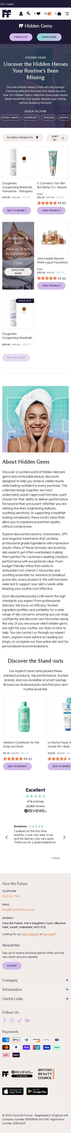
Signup (12, 965)
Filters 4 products (20, 137)
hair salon (49, 934)
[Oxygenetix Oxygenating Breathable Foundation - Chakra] (18, 313)
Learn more (49, 37)
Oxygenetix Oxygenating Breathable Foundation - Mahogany (17, 187)
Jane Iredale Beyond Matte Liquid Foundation (52, 260)
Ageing (64, 117)
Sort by (55, 138)
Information (12, 989)
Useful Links (12, 998)
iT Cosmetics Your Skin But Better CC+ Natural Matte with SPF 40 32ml (52, 185)
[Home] (5, 1074)
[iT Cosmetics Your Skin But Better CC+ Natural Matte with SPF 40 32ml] (53, 162)
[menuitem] (4, 1020)
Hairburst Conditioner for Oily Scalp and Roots (21, 744)
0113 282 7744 (11, 896)
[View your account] (21, 14)
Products (20, 37)
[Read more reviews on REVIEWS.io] (35, 811)
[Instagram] (12, 1020)
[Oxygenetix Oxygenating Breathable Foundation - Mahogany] (18, 162)
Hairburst (31, 117)
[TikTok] (19, 1020)
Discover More (18, 272)
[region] (35, 837)
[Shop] (67, 14)
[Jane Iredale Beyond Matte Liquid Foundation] (53, 238)
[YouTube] (27, 1020)
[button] (6, 837)
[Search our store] (28, 14)
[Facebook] (4, 1020)
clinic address (30, 934)
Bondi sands (10, 117)
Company (10, 980)
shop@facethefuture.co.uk (18, 909)
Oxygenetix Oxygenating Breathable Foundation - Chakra (17, 336)
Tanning (48, 117)
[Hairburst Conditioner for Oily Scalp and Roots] (23, 716)
